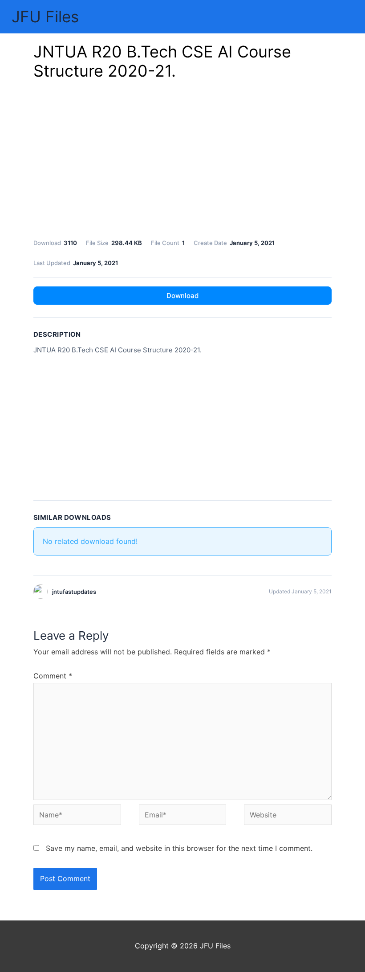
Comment (52, 675)
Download (182, 295)
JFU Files (45, 16)
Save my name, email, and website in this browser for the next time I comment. (179, 848)
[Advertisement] (182, 161)
